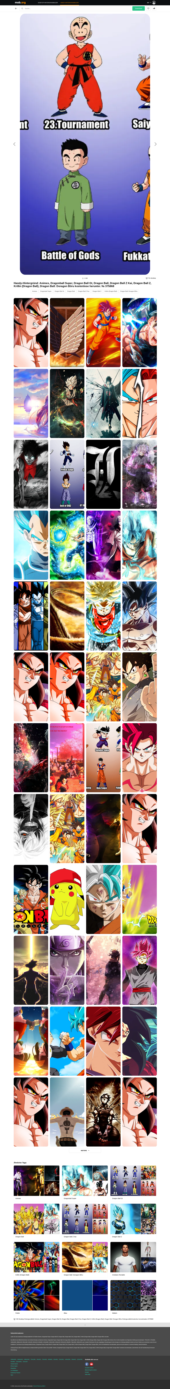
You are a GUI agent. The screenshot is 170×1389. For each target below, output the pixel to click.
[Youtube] (92, 1365)
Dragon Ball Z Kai (83, 291)
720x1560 (61, 1359)
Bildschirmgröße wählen (91, 1370)
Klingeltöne (13, 1368)
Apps (12, 1375)
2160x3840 (19, 1361)
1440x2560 (67, 1359)
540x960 (13, 1361)
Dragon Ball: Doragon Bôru (128, 291)
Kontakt (87, 1372)
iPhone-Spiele (14, 1366)
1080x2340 (26, 1359)
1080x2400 (20, 1359)
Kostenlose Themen (15, 1372)
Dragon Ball (71, 291)
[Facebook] (87, 1365)
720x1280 (33, 1359)
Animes (34, 291)
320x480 (55, 1359)
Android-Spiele (14, 1363)
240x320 (39, 1359)
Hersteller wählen (89, 1367)
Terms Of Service (37, 1386)
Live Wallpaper (14, 1370)
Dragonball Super (45, 291)
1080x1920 (13, 1359)
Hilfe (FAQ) (87, 1374)
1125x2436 (79, 1359)
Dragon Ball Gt (59, 291)
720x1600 (44, 1359)
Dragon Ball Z (97, 291)
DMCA (43, 1386)
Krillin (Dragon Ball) (111, 291)
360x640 (73, 1359)
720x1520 (25, 1361)
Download (138, 8)
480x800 (50, 1359)
